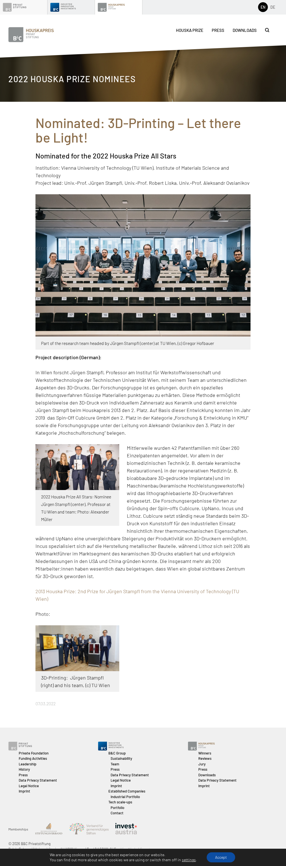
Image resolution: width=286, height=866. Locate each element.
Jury (202, 764)
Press (218, 30)
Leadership (27, 764)
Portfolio (117, 807)
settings (189, 859)
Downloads (245, 30)
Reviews (204, 758)
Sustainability (121, 758)
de (272, 7)
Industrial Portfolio (125, 796)
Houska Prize (189, 30)
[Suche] (267, 30)
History (24, 769)
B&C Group (117, 753)
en (263, 7)
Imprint (24, 791)
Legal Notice (29, 786)
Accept (221, 857)
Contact (117, 813)
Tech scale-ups (120, 802)
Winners (204, 753)
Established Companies (126, 791)
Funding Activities (33, 758)
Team (115, 764)
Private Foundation (34, 753)
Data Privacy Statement (38, 780)
